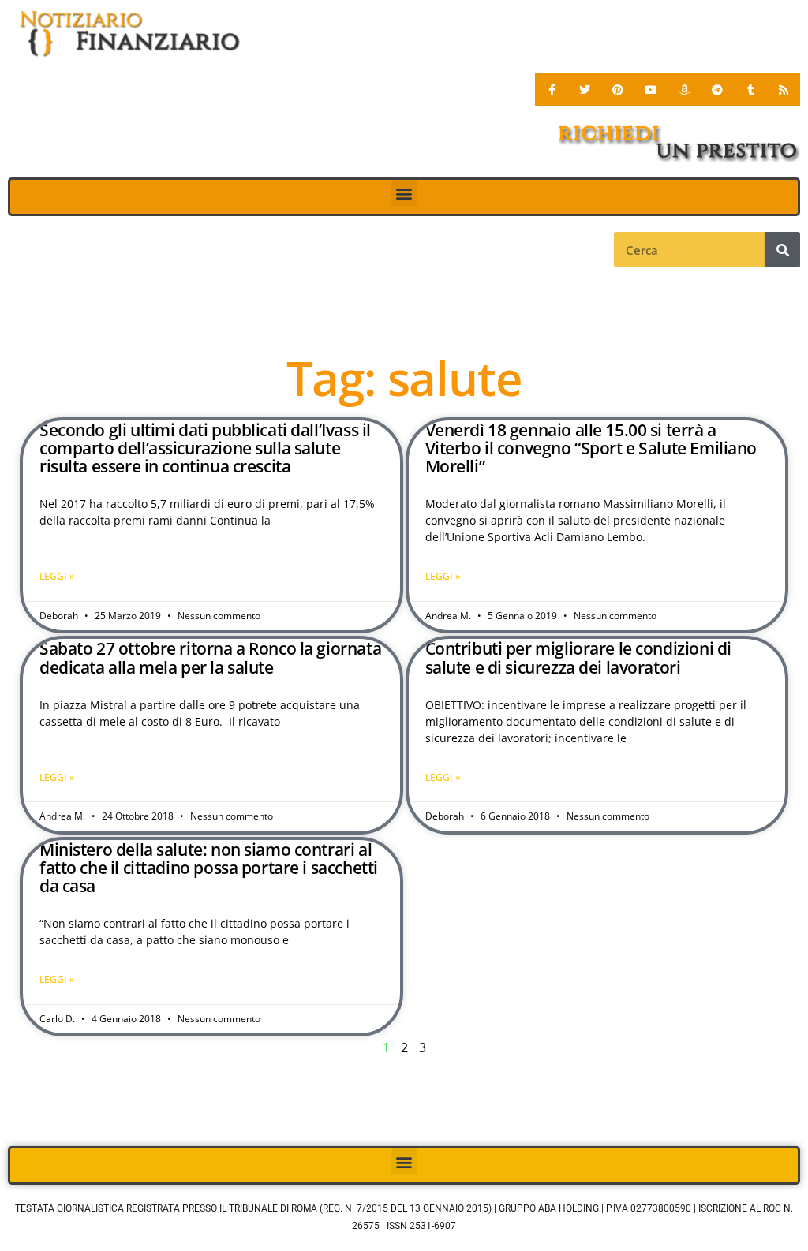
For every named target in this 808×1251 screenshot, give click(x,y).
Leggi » (56, 576)
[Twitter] (584, 89)
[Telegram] (717, 89)
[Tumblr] (750, 89)
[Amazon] (684, 89)
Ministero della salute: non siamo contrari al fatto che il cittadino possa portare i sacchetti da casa (208, 867)
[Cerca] (782, 249)
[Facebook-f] (551, 89)
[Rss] (783, 89)
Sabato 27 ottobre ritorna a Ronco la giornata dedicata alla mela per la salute (210, 657)
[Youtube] (651, 89)
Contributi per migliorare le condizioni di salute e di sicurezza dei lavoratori (578, 657)
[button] (404, 193)
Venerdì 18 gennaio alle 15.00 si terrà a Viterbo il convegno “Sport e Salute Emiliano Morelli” (591, 448)
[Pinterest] (617, 89)
